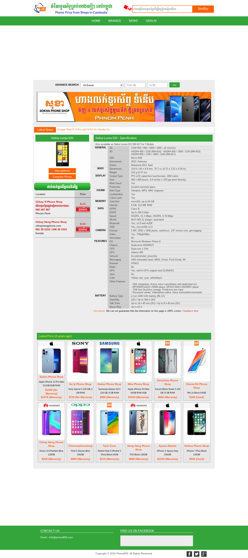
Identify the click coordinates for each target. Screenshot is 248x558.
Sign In (151, 20)
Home (96, 20)
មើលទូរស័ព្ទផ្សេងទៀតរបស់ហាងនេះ (52, 205)
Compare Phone (62, 176)
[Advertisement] (124, 52)
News (133, 20)
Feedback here (190, 311)
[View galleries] (62, 165)
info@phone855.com (61, 537)
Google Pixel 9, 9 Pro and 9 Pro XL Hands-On (83, 129)
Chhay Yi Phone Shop (49, 201)
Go (174, 85)
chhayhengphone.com (48, 225)
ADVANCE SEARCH (67, 84)
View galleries (62, 170)
